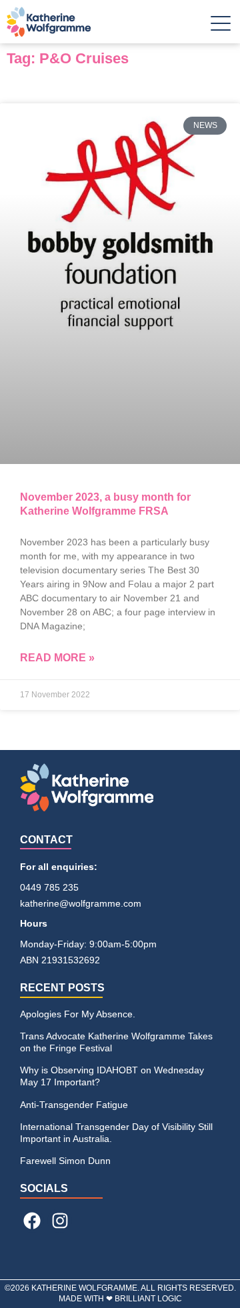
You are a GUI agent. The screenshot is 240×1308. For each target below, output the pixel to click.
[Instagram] (59, 1221)
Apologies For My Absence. (77, 1014)
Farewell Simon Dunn (65, 1160)
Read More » (57, 657)
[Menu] (221, 28)
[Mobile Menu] (221, 26)
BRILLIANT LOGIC (148, 1298)
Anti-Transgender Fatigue (74, 1104)
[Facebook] (32, 1221)
